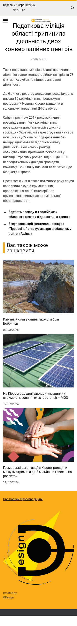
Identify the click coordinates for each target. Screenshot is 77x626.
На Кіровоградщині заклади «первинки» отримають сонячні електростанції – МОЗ (35, 396)
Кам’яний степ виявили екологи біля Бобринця (31, 321)
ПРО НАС (19, 10)
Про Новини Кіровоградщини (23, 499)
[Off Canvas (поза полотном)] (5, 20)
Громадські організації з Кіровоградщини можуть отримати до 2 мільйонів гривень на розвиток (37, 472)
